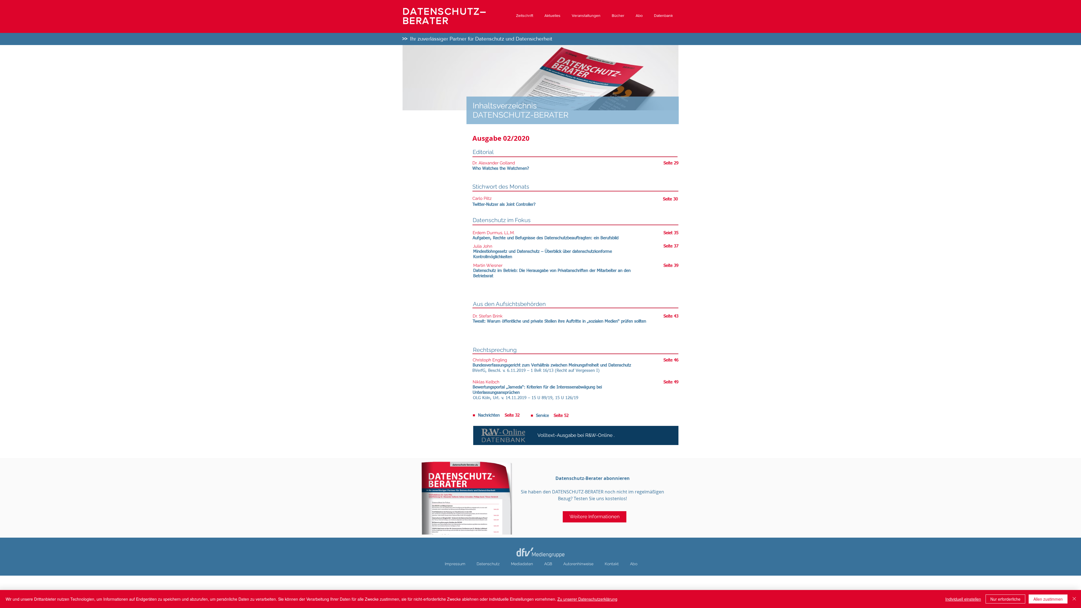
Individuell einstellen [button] (963, 599)
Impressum (455, 564)
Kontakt (612, 564)
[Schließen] (1074, 598)
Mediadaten (522, 564)
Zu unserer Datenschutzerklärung (587, 599)
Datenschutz (488, 564)
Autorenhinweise (578, 564)
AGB (548, 564)
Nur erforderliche (1005, 599)
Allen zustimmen (1048, 599)
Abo (633, 564)
